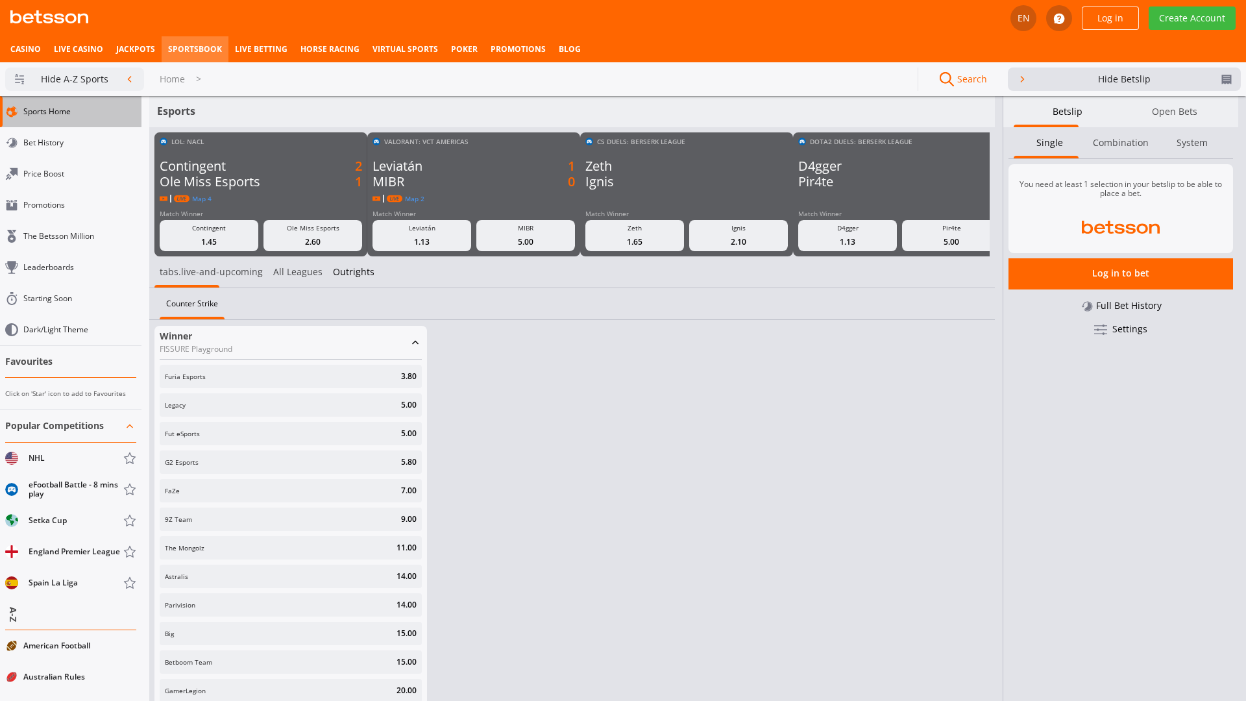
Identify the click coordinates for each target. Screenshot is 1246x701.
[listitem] (25, 49)
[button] (70, 504)
